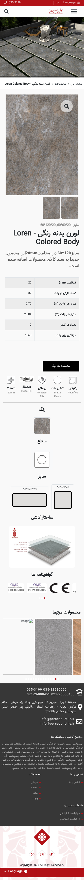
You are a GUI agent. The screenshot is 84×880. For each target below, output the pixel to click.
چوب (35, 798)
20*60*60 (63, 487)
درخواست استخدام (70, 819)
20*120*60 (30, 489)
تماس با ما (74, 782)
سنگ (35, 793)
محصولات (60, 84)
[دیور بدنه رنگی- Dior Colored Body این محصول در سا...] (60, 647)
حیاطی (34, 782)
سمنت (34, 788)
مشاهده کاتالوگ (61, 366)
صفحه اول (77, 84)
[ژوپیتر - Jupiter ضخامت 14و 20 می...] (21, 647)
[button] (44, 598)
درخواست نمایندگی (70, 813)
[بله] (33, 854)
